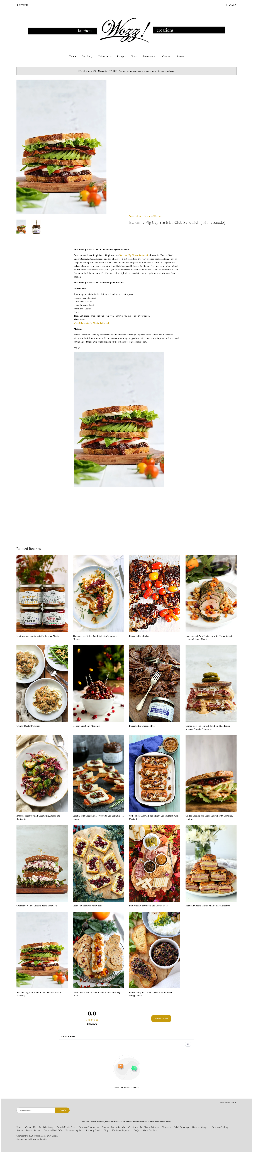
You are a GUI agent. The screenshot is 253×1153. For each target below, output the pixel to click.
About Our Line (150, 1130)
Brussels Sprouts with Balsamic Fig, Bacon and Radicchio (38, 817)
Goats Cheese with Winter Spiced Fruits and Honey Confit (96, 994)
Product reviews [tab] (69, 1036)
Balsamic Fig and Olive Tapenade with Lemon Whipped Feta (150, 994)
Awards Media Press (66, 1127)
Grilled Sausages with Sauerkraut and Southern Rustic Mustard (154, 817)
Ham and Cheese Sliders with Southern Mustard (208, 905)
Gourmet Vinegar (200, 1127)
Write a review (161, 1018)
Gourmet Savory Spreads (113, 1127)
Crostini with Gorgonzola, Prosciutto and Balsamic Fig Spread (98, 817)
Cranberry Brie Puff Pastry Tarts (88, 905)
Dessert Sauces (33, 1130)
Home (19, 1127)
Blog (106, 1130)
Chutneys (166, 1127)
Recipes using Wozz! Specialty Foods (83, 1130)
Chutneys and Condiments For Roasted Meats (37, 635)
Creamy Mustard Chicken (28, 725)
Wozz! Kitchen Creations (141, 216)
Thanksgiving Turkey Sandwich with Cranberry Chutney (95, 637)
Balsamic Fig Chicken (139, 635)
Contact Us (30, 1127)
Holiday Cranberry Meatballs (86, 725)
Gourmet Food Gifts (53, 1130)
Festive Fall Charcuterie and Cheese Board (149, 905)
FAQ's (136, 1130)
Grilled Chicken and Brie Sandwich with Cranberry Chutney (209, 817)
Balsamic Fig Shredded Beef (142, 725)
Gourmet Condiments (89, 1127)
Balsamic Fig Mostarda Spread (133, 255)
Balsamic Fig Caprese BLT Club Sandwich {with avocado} (38, 994)
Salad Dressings (181, 1127)
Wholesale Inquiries (121, 1130)
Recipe (157, 216)
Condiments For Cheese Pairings (143, 1127)
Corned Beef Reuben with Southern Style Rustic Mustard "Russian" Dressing (208, 727)
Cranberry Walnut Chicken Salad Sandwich (36, 905)
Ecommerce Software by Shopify (31, 1138)
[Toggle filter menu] (188, 1044)
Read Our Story (46, 1127)
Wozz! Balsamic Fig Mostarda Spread (91, 322)
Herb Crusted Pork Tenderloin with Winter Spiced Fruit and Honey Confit (209, 637)
